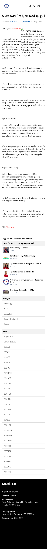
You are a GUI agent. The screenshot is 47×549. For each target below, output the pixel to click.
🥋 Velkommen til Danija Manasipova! (25, 263)
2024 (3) (7, 352)
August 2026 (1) (10, 336)
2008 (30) (8, 435)
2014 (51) (7, 404)
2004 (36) (7, 456)
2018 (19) (7, 383)
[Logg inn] (38, 6)
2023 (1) (7, 357)
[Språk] (34, 6)
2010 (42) (7, 425)
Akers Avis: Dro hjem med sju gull (23, 16)
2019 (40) (7, 378)
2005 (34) (7, 451)
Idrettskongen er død (19, 248)
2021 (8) (7, 368)
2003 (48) (7, 461)
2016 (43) (7, 394)
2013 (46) (7, 409)
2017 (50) (7, 388)
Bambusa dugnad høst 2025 (22, 290)
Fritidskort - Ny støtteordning (22, 256)
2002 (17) (7, 467)
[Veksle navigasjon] (43, 6)
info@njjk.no (13, 492)
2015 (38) (7, 399)
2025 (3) (7, 347)
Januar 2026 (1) (10, 342)
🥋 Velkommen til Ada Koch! (22, 272)
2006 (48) (7, 446)
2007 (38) (8, 440)
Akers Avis (10, 227)
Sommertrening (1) (11, 319)
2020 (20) (8, 373)
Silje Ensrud (16, 28)
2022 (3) (7, 362)
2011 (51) (7, 420)
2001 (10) (7, 472)
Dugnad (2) (8, 314)
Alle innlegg (8, 303)
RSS (7, 324)
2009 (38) (8, 430)
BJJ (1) (6, 308)
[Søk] (30, 6)
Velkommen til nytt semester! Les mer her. (26, 281)
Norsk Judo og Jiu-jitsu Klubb (19, 22)
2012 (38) (7, 414)
